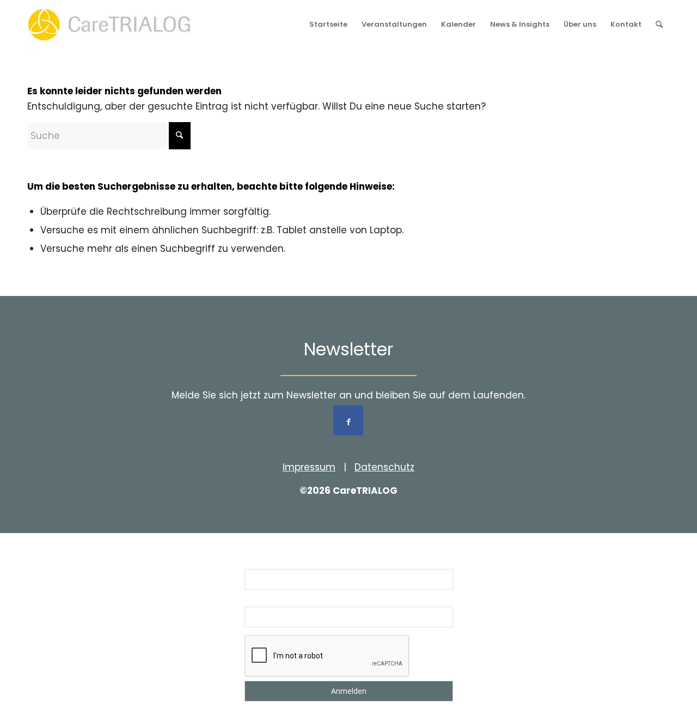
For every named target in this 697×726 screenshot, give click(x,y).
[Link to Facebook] (348, 420)
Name (256, 562)
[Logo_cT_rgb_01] (112, 25)
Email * (258, 600)
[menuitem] (328, 25)
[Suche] (659, 25)
